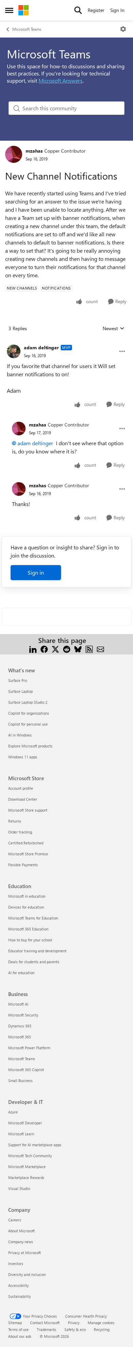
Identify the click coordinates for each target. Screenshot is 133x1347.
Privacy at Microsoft (24, 1252)
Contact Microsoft (45, 1322)
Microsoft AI (18, 1004)
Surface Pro (17, 680)
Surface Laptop (20, 691)
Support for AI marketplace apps (34, 1144)
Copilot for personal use (28, 724)
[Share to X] (55, 648)
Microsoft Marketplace (27, 1166)
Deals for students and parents (33, 961)
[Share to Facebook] (44, 648)
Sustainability (19, 1296)
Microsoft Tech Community (30, 1155)
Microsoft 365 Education (28, 928)
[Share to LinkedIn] (32, 648)
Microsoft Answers (61, 80)
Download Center (22, 799)
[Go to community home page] (23, 10)
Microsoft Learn (21, 1133)
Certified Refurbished (25, 842)
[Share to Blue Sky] (78, 648)
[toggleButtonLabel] (123, 29)
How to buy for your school (30, 939)
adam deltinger (41, 347)
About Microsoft (21, 1230)
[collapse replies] (66, 342)
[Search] (78, 10)
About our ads (19, 1336)
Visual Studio (19, 1188)
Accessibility (18, 1285)
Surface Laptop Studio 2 (27, 702)
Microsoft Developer (25, 1122)
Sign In (117, 10)
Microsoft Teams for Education (33, 918)
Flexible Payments (23, 864)
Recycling (101, 1329)
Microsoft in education (26, 896)
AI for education (21, 972)
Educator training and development (37, 950)
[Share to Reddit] (66, 648)
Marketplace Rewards (26, 1177)
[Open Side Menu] (9, 10)
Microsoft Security (23, 1015)
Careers (14, 1219)
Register (96, 10)
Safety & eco (75, 1329)
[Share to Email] (100, 648)
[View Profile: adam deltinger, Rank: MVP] (13, 351)
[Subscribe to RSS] (89, 648)
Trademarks (46, 1329)
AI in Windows (20, 735)
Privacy (73, 1322)
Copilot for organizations (28, 713)
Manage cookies (101, 1322)
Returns (14, 821)
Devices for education (26, 907)
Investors (15, 1263)
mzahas (34, 151)
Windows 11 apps (22, 756)
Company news (20, 1241)
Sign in (36, 572)
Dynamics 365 (19, 1025)
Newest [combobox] (113, 328)
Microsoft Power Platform (29, 1047)
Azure (13, 1111)
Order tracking (20, 831)
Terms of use (18, 1329)
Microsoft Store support (27, 810)
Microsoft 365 (19, 1036)
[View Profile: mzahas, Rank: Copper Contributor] (13, 154)
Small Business (20, 1080)
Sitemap (15, 1322)
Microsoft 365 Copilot (26, 1069)
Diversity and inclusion (27, 1274)
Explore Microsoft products (30, 745)
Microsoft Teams (26, 29)
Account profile (20, 788)
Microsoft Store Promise (28, 853)
